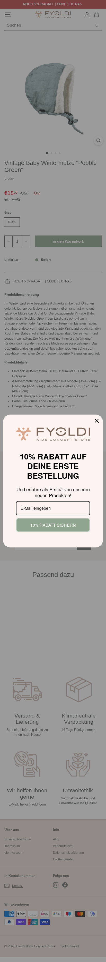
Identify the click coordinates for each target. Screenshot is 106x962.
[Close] (97, 421)
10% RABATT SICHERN (53, 525)
